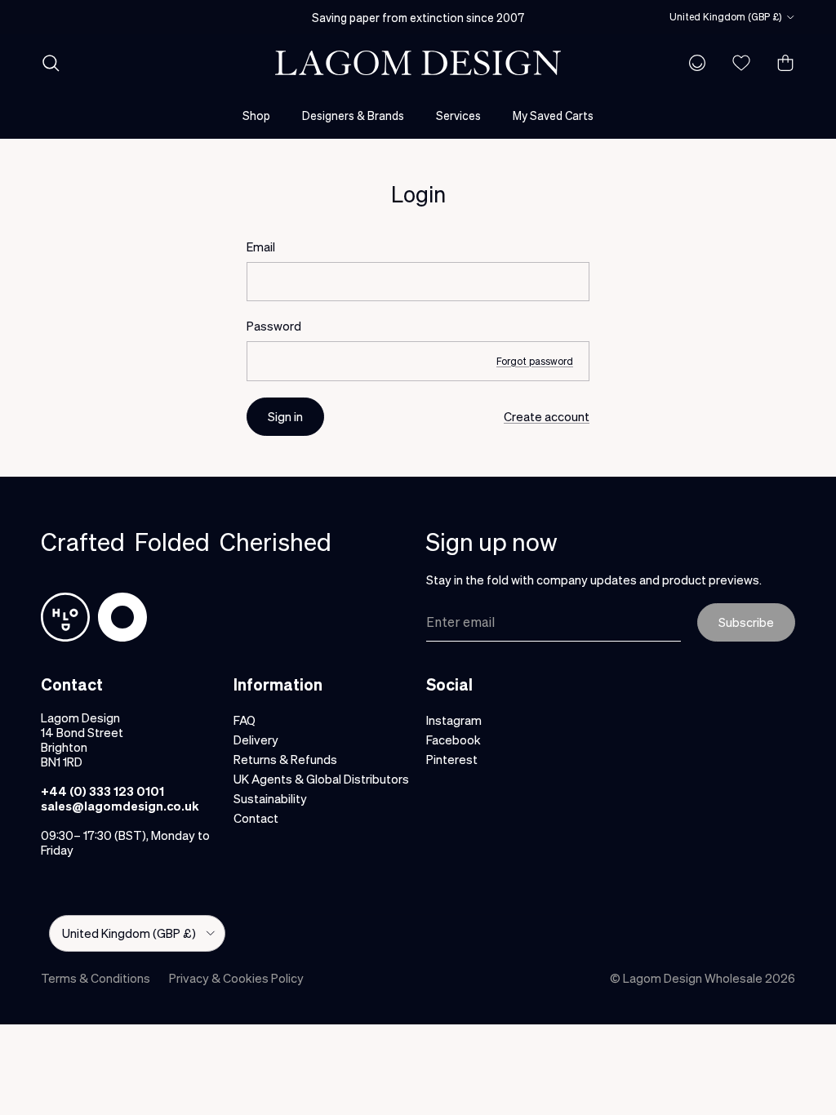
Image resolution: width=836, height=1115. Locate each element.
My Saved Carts (553, 115)
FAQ (244, 720)
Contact (255, 818)
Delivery (255, 739)
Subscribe (746, 622)
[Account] (694, 63)
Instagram (454, 720)
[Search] (50, 63)
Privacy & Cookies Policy (236, 978)
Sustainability (270, 798)
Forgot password (534, 361)
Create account (546, 416)
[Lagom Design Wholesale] (418, 63)
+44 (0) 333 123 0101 (102, 791)
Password (274, 326)
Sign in (285, 416)
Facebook (453, 739)
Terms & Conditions (95, 978)
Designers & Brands (353, 115)
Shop (256, 115)
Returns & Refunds (285, 759)
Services (458, 115)
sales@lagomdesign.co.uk (120, 805)
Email (261, 246)
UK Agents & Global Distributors (321, 779)
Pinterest (452, 759)
